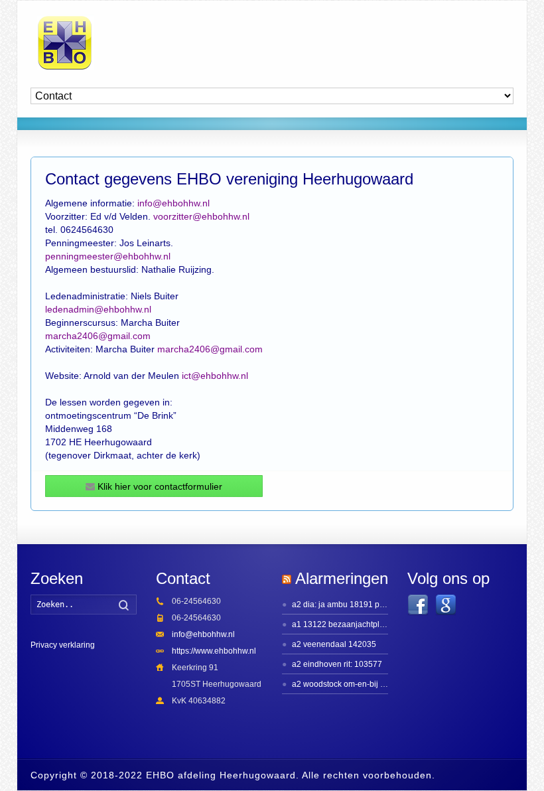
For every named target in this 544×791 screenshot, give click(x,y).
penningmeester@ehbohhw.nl (107, 256)
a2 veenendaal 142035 (334, 644)
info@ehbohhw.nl (173, 203)
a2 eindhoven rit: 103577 (337, 664)
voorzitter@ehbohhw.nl (201, 216)
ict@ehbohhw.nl (215, 375)
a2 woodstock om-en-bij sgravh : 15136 (363, 684)
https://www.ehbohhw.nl (214, 651)
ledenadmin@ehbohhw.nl (98, 309)
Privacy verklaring (63, 645)
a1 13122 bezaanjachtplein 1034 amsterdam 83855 (385, 624)
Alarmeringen (341, 578)
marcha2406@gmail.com (98, 335)
